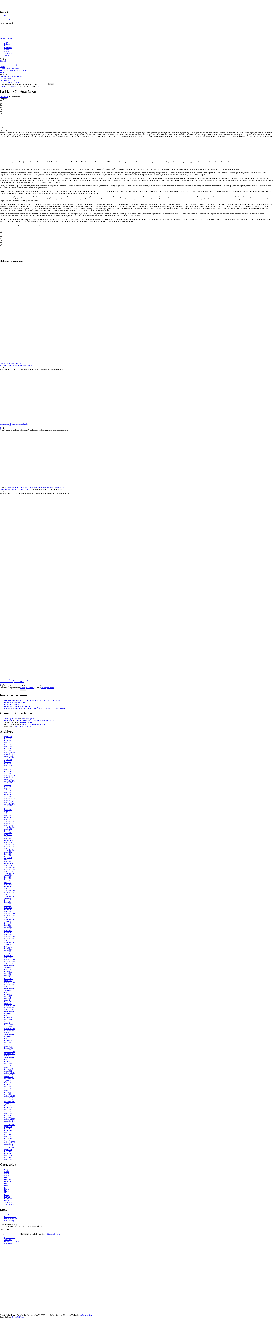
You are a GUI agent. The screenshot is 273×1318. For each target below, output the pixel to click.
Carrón (6, 50)
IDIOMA (3, 1230)
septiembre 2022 (9, 827)
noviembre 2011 (9, 1075)
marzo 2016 (8, 977)
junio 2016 (8, 971)
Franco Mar (8, 720)
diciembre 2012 (9, 1052)
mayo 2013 (8, 1042)
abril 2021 (7, 860)
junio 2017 (8, 948)
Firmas (6, 46)
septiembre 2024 (9, 781)
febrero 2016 (8, 979)
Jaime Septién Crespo (11, 719)
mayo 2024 (8, 789)
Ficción (7, 69)
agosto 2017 (8, 944)
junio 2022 (8, 833)
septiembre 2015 (9, 988)
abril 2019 (7, 906)
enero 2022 (8, 842)
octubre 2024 (8, 779)
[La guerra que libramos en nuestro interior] (36, 422)
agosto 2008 (8, 1150)
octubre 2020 (8, 871)
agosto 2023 (8, 806)
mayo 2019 (8, 904)
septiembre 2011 (9, 1079)
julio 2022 (7, 831)
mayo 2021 (8, 858)
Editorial (7, 44)
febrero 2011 (8, 1092)
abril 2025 (7, 767)
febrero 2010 (8, 1115)
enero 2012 (8, 1071)
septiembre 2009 (9, 1125)
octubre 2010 (8, 1100)
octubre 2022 (8, 825)
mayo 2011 (8, 1086)
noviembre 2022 (9, 823)
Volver (37, 86)
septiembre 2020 (9, 873)
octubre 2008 (8, 1146)
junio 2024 (8, 787)
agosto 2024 (8, 783)
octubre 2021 (8, 848)
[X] (136, 103)
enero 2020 (8, 888)
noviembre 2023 (9, 800)
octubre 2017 (8, 940)
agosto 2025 (8, 760)
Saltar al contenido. (6, 38)
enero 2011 (8, 1094)
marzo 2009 (8, 1136)
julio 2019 (7, 900)
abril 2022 (7, 837)
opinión (8, 78)
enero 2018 (8, 935)
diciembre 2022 (9, 821)
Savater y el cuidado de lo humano (33, 724)
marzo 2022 (8, 838)
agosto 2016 (8, 967)
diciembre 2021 (9, 844)
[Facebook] (136, 101)
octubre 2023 (8, 802)
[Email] (136, 111)
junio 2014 (8, 1017)
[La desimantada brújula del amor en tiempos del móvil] (136, 678)
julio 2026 (7, 739)
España (9, 82)
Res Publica (8, 48)
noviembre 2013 (9, 1031)
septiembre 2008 (9, 1148)
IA (21, 71)
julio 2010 (7, 1105)
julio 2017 (7, 946)
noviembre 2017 (9, 938)
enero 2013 (8, 1050)
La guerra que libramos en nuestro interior (14, 424)
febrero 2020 (8, 886)
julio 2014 (7, 1015)
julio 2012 (7, 1059)
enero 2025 (8, 773)
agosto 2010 (8, 1104)
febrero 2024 (8, 794)
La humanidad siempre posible (10, 363)
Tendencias (8, 53)
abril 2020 (7, 883)
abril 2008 (7, 1157)
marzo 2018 (8, 931)
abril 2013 (7, 1044)
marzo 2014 (8, 1023)
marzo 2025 (8, 769)
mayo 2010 (8, 1109)
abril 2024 (7, 790)
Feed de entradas (10, 1217)
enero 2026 (8, 750)
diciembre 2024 (9, 775)
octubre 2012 (8, 1056)
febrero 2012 (8, 1069)
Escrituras (7, 1181)
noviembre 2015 (9, 984)
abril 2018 (7, 929)
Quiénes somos (9, 1238)
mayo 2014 (8, 1019)
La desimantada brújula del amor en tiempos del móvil (18, 680)
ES (5, 16)
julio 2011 (7, 1082)
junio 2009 (8, 1130)
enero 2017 (8, 958)
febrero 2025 (8, 771)
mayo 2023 (8, 812)
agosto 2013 (8, 1036)
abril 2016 (7, 975)
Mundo (6, 1191)
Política (10, 65)
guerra (2, 80)
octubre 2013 (8, 1032)
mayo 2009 (8, 1132)
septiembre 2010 (9, 1102)
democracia (11, 76)
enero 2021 (8, 865)
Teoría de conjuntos (27, 719)
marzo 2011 (8, 1090)
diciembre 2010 (9, 1096)
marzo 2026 (8, 746)
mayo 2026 (8, 742)
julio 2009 (7, 1129)
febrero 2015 (8, 1002)
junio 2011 (7, 1084)
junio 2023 (8, 810)
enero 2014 (8, 1027)
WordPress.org (9, 1221)
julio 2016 (7, 969)
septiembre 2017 (9, 942)
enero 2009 (8, 1140)
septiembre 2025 (9, 758)
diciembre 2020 (9, 867)
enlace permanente (47, 688)
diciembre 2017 (9, 936)
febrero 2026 (8, 748)
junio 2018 (8, 925)
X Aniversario (9, 1204)
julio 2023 (7, 808)
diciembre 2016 (9, 959)
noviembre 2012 (9, 1054)
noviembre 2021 (9, 846)
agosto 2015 (8, 990)
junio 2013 (8, 1040)
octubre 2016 (8, 963)
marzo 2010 (8, 1113)
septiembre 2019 (9, 896)
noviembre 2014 (9, 1008)
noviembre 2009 (9, 1121)
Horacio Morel (19, 682)
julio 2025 (7, 762)
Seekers (6, 55)
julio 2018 (7, 923)
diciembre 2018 (9, 913)
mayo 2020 (8, 881)
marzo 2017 (8, 954)
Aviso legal (8, 1240)
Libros (12, 69)
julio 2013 (7, 1038)
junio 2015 (8, 994)
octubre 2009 (8, 1123)
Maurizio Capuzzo (15, 426)
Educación (16, 71)
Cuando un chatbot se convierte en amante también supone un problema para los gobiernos (37, 487)
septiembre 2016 (9, 965)
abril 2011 (7, 1088)
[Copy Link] (136, 113)
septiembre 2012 (9, 1057)
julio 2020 (7, 877)
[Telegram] (136, 109)
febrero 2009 (8, 1138)
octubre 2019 (8, 894)
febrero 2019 (8, 910)
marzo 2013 (8, 1046)
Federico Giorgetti (26, 489)
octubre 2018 (8, 917)
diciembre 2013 (9, 1029)
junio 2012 (8, 1061)
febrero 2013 (8, 1048)
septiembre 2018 (9, 919)
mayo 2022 (8, 835)
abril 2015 (7, 998)
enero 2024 (8, 796)
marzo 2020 (8, 885)
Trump (4, 78)
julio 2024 (7, 785)
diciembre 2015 (9, 983)
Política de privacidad (11, 1242)
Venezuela (15, 82)
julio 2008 (7, 1152)
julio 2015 (7, 992)
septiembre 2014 (9, 1011)
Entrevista (7, 80)
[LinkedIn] (136, 105)
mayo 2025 (8, 765)
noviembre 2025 (9, 754)
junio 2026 (8, 740)
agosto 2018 (8, 921)
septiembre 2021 (9, 850)
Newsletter (8, 1243)
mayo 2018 (8, 927)
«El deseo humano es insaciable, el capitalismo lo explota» (34, 720)
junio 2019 (8, 902)
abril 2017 (7, 952)
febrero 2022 (8, 840)
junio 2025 (8, 764)
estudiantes (18, 76)
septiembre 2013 (9, 1034)
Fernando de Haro (15, 365)
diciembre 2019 (9, 890)
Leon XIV (3, 76)
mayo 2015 (8, 996)
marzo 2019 (8, 908)
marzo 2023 (8, 815)
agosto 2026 (8, 737)
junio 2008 (8, 1154)
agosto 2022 (8, 829)
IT (9, 19)
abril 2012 (7, 1065)
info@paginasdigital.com (87, 1315)
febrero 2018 (8, 933)
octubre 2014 (8, 1009)
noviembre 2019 (9, 892)
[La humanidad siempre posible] (91, 362)
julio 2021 (7, 854)
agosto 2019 (8, 898)
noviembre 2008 (9, 1144)
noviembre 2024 (9, 777)
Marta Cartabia (28, 365)
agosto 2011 (8, 1081)
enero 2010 (8, 1117)
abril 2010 (7, 1111)
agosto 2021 (8, 852)
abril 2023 (7, 813)
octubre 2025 (8, 756)
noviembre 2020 (9, 869)
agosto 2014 (8, 1013)
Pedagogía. (14, 80)
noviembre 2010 (9, 1098)
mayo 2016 (8, 973)
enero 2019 (8, 911)
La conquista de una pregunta (22, 726)
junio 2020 (8, 879)
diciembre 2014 (9, 1006)
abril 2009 (7, 1134)
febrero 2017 (8, 956)
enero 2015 (8, 1004)
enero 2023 (8, 819)
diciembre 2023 (9, 798)
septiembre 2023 (9, 804)
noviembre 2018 (9, 915)
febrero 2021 (8, 863)
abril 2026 (7, 744)
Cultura (6, 52)
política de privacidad (53, 1234)
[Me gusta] (1, 127)
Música (16, 69)
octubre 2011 (8, 1077)
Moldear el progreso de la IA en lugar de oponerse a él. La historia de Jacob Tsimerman (33, 700)
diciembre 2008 (9, 1142)
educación (3, 82)
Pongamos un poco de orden (13, 704)
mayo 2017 (8, 950)
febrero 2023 (8, 817)
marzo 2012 (8, 1067)
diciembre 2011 (9, 1073)
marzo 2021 (8, 862)
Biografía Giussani (10, 1170)
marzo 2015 (8, 1000)
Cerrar (6, 42)
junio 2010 (8, 1107)
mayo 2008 (8, 1155)
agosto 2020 (8, 875)
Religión (16, 65)
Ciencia (10, 71)
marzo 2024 (8, 792)
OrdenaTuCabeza (18, 1317)
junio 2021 (8, 856)
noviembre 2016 (9, 961)
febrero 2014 (8, 1025)
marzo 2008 (8, 1159)
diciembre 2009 (9, 1119)
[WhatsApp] (136, 107)
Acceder (7, 1215)
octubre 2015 (8, 986)
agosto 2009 (8, 1127)
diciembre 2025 (9, 752)
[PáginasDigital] (20, 34)
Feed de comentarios (11, 1219)
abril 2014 (7, 1021)
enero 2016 (8, 981)
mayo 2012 (8, 1063)
